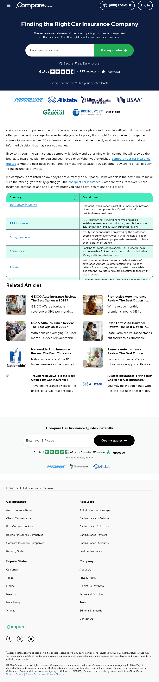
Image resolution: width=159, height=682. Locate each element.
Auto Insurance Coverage (95, 510)
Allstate (14, 267)
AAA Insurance (19, 223)
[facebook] (9, 639)
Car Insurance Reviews (93, 535)
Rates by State (15, 551)
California (12, 569)
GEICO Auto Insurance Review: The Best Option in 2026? (53, 299)
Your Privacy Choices (53, 674)
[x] (20, 639)
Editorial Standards (91, 610)
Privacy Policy (88, 578)
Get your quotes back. (93, 83)
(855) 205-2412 (120, 5)
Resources (87, 502)
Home (10, 488)
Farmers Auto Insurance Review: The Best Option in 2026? (126, 352)
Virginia (10, 610)
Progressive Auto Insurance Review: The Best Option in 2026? (126, 299)
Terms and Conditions (92, 594)
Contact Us (86, 619)
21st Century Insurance (23, 204)
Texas (9, 578)
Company (86, 561)
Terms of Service (14, 674)
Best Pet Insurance (91, 551)
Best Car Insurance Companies (24, 535)
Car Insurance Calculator (94, 526)
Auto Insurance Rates (19, 510)
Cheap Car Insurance (18, 518)
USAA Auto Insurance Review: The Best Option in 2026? (52, 325)
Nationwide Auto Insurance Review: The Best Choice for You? (51, 352)
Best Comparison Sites (19, 526)
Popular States (16, 561)
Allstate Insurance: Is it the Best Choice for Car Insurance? (129, 378)
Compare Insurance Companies (25, 543)
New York (12, 594)
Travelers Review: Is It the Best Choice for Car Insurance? (53, 378)
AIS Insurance (18, 251)
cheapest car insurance (84, 182)
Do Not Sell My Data (92, 586)
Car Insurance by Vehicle (94, 518)
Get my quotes (111, 50)
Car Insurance (16, 502)
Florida (10, 586)
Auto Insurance (29, 488)
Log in (145, 5)
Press (83, 602)
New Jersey (13, 602)
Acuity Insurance (20, 237)
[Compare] (34, 5)
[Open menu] (8, 5)
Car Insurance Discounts (94, 543)
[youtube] (31, 639)
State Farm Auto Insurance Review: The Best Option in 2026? (126, 325)
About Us (85, 569)
